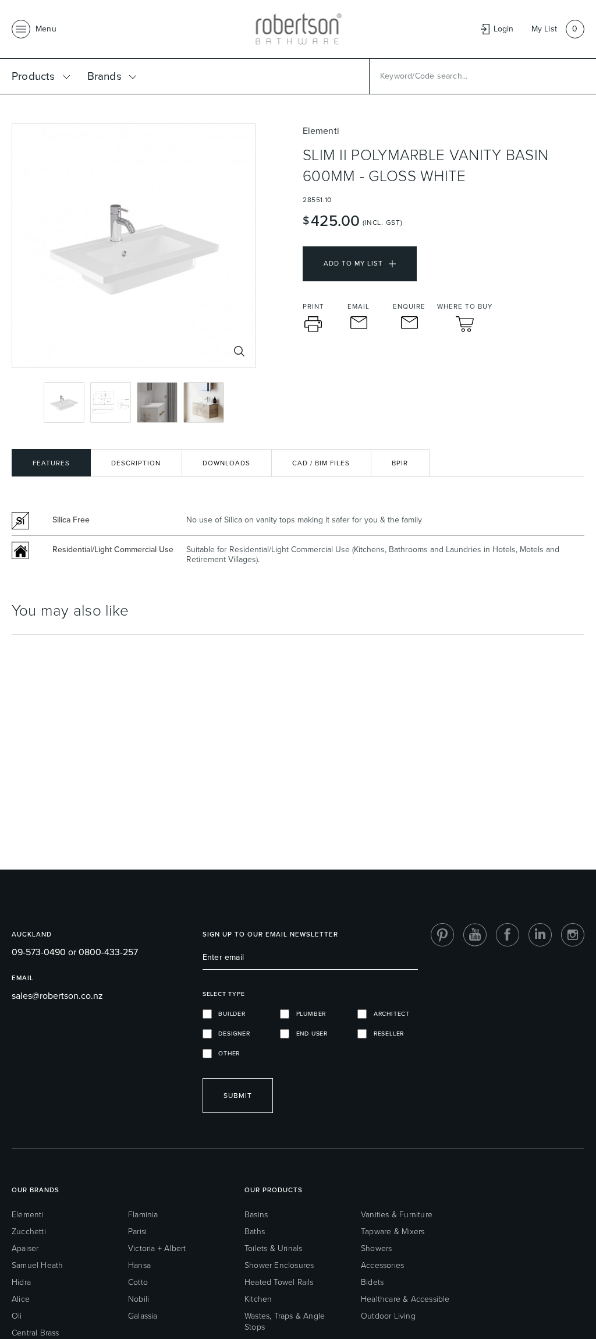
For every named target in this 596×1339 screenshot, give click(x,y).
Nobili (138, 1299)
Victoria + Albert (157, 1248)
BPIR (400, 463)
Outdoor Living (388, 1316)
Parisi (137, 1231)
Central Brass (35, 1332)
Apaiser (25, 1248)
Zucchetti (29, 1231)
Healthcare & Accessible (405, 1299)
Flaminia (143, 1214)
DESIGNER (231, 1033)
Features (51, 463)
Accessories (382, 1265)
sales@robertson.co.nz (57, 995)
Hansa (139, 1265)
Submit (238, 1095)
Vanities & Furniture (396, 1214)
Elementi (28, 1214)
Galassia (143, 1316)
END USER (308, 1033)
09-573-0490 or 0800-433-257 (75, 952)
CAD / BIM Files (321, 463)
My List (544, 29)
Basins (256, 1214)
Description (136, 463)
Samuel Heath (37, 1265)
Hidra (21, 1282)
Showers (376, 1248)
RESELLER (385, 1033)
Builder (229, 1013)
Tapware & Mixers (392, 1231)
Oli (17, 1316)
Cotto (138, 1282)
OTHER (226, 1053)
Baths (254, 1231)
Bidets (372, 1282)
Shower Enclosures (279, 1265)
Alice (21, 1299)
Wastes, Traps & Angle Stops (284, 1321)
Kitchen (258, 1299)
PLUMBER (307, 1013)
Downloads (226, 463)
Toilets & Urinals (273, 1248)
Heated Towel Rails (279, 1282)
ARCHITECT (388, 1013)
